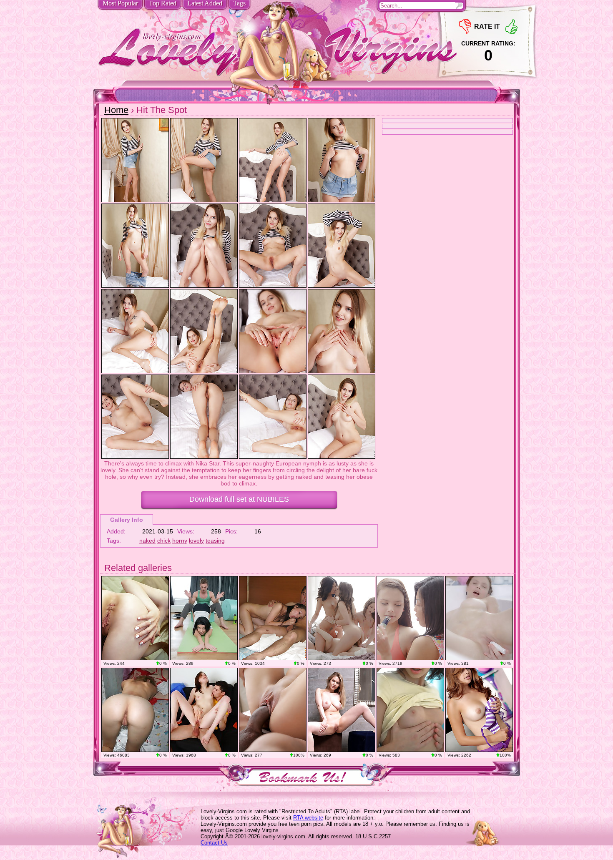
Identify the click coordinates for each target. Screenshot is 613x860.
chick (164, 540)
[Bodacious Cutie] (341, 710)
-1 (465, 26)
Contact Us (214, 843)
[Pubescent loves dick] (204, 710)
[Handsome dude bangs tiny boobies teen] (410, 710)
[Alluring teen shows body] (135, 710)
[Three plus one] (341, 618)
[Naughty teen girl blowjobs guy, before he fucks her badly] (272, 618)
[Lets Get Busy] (135, 618)
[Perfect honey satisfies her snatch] (479, 618)
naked (147, 540)
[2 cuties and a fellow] (410, 618)
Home (116, 110)
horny (179, 540)
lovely (196, 540)
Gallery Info (126, 519)
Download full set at (239, 499)
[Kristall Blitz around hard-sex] (272, 710)
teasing (215, 540)
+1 (511, 26)
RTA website (308, 818)
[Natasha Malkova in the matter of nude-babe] (479, 710)
